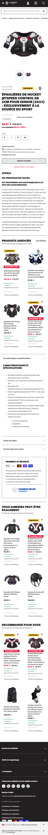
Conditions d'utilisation (10, 806)
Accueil (4, 18)
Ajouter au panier (24, 161)
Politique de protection (10, 810)
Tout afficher (41, 241)
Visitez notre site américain (29, 825)
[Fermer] (43, 824)
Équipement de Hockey (16, 18)
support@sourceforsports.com (25, 796)
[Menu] (3, 3)
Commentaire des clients (13, 449)
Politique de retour (9, 155)
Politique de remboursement (12, 818)
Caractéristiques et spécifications (16, 358)
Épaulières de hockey (32, 18)
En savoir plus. (11, 832)
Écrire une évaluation (25, 117)
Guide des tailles (8, 146)
